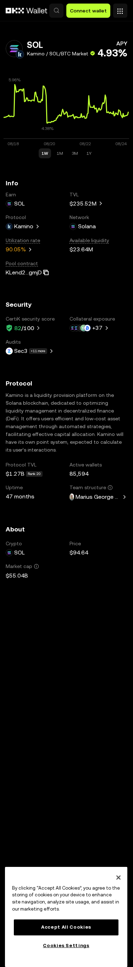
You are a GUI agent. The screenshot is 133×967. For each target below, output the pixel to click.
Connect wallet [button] (88, 10)
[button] (56, 10)
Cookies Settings (66, 945)
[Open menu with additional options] (120, 9)
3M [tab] (75, 153)
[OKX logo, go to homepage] (27, 10)
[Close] (118, 877)
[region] (66, 917)
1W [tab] (44, 153)
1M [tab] (60, 153)
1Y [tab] (89, 153)
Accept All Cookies (66, 927)
